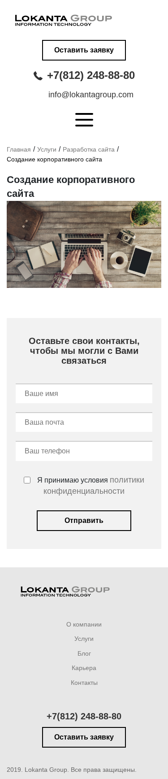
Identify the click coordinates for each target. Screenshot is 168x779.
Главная (19, 149)
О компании (84, 624)
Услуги (46, 149)
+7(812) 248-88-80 (91, 75)
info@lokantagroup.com (91, 95)
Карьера (84, 667)
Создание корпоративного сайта (54, 159)
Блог (84, 653)
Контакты (84, 682)
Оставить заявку (84, 50)
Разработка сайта (89, 149)
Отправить (84, 520)
